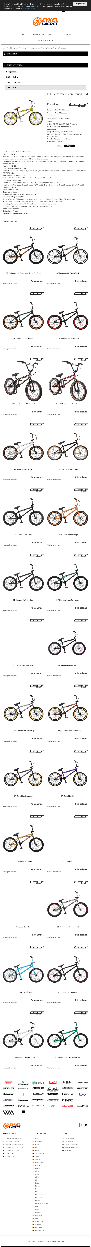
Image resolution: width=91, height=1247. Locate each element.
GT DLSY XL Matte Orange (68, 535)
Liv (36, 1189)
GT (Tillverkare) (53, 136)
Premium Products (41, 1204)
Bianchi (37, 1144)
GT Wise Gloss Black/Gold (68, 469)
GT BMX (23, 48)
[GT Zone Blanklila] (67, 773)
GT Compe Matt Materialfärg (23, 731)
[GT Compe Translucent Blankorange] (67, 708)
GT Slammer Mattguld (23, 861)
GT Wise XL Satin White (23, 469)
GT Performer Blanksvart (67, 665)
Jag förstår (80, 4)
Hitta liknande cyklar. (55, 142)
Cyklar (11, 48)
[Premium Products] (67, 1100)
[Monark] (8, 1100)
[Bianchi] (38, 1083)
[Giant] (8, 1094)
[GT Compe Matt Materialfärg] (23, 708)
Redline (37, 1207)
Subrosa (38, 1224)
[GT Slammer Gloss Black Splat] (67, 315)
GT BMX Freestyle (34, 48)
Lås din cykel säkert (71, 1144)
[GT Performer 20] (67, 904)
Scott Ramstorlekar (12, 1141)
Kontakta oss (45, 40)
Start (23, 34)
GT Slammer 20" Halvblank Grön (67, 1058)
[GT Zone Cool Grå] (23, 904)
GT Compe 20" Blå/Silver (23, 992)
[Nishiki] (53, 1100)
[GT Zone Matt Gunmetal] (23, 773)
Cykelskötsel (69, 1141)
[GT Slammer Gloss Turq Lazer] (67, 577)
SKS (36, 1218)
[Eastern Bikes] (38, 1088)
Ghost (37, 1171)
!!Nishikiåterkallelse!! (72, 1147)
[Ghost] (82, 1088)
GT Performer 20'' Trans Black (67, 273)
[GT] (36, 228)
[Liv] (82, 1094)
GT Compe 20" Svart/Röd (67, 992)
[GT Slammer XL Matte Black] (23, 577)
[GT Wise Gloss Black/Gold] (67, 446)
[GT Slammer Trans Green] (23, 315)
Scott (37, 1210)
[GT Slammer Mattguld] (23, 839)
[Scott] (8, 1106)
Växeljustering (69, 1150)
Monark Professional (42, 1195)
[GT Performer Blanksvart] (67, 642)
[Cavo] (8, 1088)
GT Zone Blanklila (67, 796)
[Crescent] (23, 1088)
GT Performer (47, 48)
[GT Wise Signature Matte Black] (23, 381)
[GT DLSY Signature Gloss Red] (67, 381)
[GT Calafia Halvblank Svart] (23, 642)
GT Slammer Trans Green (23, 338)
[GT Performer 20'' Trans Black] (67, 250)
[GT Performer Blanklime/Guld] (23, 112)
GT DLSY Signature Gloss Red (67, 404)
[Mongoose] (38, 1100)
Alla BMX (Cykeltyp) (54, 134)
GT (17, 48)
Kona (37, 1183)
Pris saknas (37, 281)
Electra (37, 1168)
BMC (37, 1147)
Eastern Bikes (39, 1162)
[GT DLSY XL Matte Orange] (67, 512)
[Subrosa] (82, 1106)
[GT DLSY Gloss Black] (23, 512)
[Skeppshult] (38, 1106)
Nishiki (37, 1201)
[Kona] (53, 1094)
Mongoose (39, 1198)
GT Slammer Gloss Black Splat (67, 338)
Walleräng (39, 1227)
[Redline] (82, 1100)
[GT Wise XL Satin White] (23, 446)
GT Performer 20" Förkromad (68, 927)
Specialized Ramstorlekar (14, 1144)
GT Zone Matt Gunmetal (23, 796)
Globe (37, 1177)
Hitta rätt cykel (42, 34)
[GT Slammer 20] (23, 1035)
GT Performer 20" (60, 48)
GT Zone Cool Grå (23, 927)
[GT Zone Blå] (67, 839)
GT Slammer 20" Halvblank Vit (23, 1058)
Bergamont (39, 1141)
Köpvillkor (65, 34)
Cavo (37, 1156)
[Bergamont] (23, 1083)
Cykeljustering (70, 1138)
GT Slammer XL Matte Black (23, 600)
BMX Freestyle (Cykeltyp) (72, 134)
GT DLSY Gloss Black (23, 535)
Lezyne (37, 1186)
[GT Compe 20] (23, 969)
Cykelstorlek (10, 1153)
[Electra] (67, 1088)
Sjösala (37, 1212)
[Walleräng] (8, 1112)
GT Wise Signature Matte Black (23, 404)
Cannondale (39, 1153)
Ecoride (37, 1165)
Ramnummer (10, 1156)
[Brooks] (67, 1082)
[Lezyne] (67, 1094)
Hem (4, 48)
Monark (38, 1192)
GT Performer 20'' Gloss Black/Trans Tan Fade (23, 273)
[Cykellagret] (45, 21)
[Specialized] (67, 1106)
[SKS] (53, 1106)
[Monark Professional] (23, 1100)
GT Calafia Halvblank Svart (23, 665)
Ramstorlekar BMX (12, 1150)
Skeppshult (39, 1215)
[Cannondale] (82, 1082)
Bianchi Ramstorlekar (13, 1138)
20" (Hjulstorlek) (53, 132)
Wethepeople (39, 1230)
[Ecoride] (53, 1089)
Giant (37, 1174)
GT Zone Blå (68, 861)
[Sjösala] (23, 1106)
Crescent (38, 1159)
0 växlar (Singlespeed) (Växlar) (59, 139)
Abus (36, 1138)
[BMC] (53, 1082)
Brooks (37, 1150)
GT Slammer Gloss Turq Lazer (67, 600)
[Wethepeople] (23, 1112)
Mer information (28, 8)
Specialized (39, 1221)
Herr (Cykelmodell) (67, 132)
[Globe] (23, 1094)
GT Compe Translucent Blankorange (68, 731)
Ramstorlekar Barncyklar (14, 1147)
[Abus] (8, 1082)
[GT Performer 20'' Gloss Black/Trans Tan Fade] (23, 250)
